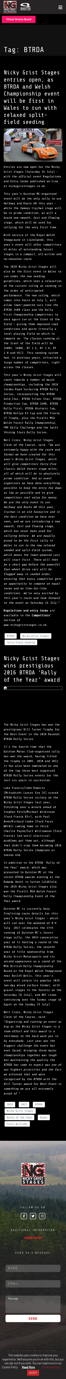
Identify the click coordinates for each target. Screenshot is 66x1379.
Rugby (43, 1117)
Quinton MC (31, 193)
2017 (24, 1104)
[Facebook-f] (24, 1216)
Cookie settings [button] (51, 1367)
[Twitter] (33, 1216)
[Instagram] (42, 1216)
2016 (10, 1104)
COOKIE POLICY (33, 1237)
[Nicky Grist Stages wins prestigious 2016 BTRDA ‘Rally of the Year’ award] (33, 702)
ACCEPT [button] (33, 1372)
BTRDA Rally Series (18, 739)
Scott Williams (17, 1124)
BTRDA (10, 636)
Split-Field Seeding (21, 642)
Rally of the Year (19, 1117)
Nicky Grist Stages (36, 636)
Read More (28, 1367)
